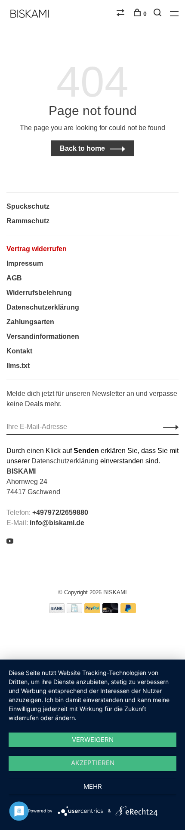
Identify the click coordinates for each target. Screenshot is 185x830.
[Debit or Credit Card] (110, 610)
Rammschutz (27, 221)
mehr (92, 786)
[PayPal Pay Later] (128, 610)
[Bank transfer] (57, 610)
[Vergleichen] (121, 13)
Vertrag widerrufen (36, 248)
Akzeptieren (92, 763)
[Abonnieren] (168, 426)
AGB (14, 278)
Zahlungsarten (30, 321)
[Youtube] (9, 541)
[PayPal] (92, 610)
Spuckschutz (27, 206)
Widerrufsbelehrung (39, 292)
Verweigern (93, 740)
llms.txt (18, 365)
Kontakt (19, 351)
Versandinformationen (42, 336)
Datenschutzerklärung (42, 307)
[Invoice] (74, 610)
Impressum (24, 263)
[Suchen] (158, 13)
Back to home (82, 148)
